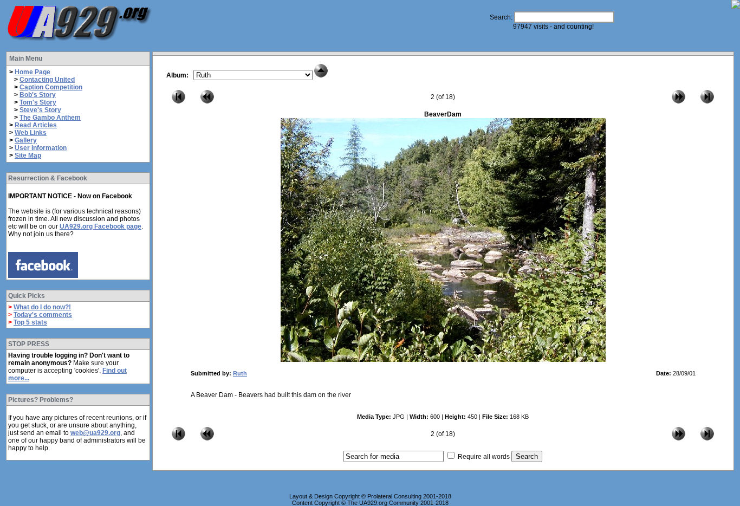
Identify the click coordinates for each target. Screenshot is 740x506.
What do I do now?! (42, 307)
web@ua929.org (95, 433)
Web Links (31, 133)
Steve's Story (40, 110)
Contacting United (47, 79)
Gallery (26, 140)
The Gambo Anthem (50, 117)
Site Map (28, 155)
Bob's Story (38, 95)
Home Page (32, 72)
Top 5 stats (30, 322)
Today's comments (43, 315)
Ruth (240, 373)
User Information (41, 148)
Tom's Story (38, 102)
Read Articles (36, 125)
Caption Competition (51, 87)
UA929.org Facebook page (100, 226)
